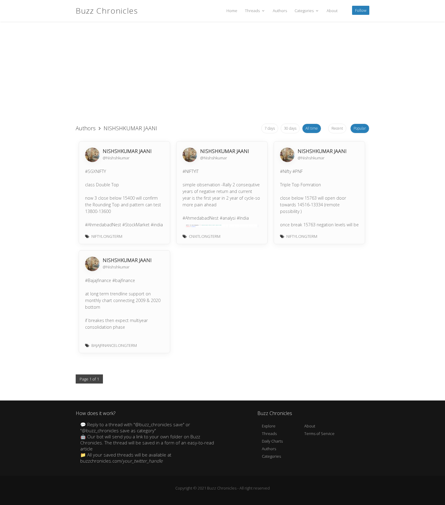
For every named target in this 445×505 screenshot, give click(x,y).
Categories (305, 10)
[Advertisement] (222, 72)
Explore (268, 426)
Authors (280, 10)
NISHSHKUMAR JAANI (127, 151)
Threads (253, 10)
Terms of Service (319, 433)
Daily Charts (272, 441)
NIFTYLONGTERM (106, 236)
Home (231, 10)
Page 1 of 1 (89, 379)
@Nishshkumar (116, 158)
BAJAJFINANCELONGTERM (114, 345)
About (332, 10)
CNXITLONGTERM (204, 236)
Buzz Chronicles (107, 10)
